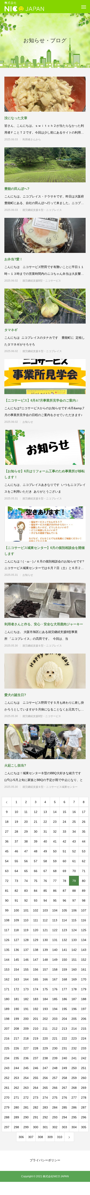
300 (35, 1127)
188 (83, 999)
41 (55, 841)
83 (26, 890)
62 (83, 861)
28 (16, 831)
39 (35, 841)
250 (74, 1068)
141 (64, 950)
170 (83, 979)
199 (16, 1019)
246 (35, 1068)
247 (45, 1068)
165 (35, 979)
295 (74, 1117)
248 (54, 1068)
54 (7, 861)
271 (16, 1097)
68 (55, 871)
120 (35, 930)
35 (83, 831)
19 (16, 821)
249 (64, 1068)
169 (74, 979)
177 (64, 989)
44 (83, 841)
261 (6, 1087)
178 (74, 989)
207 (6, 1028)
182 (26, 999)
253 (16, 1078)
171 (6, 989)
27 (7, 831)
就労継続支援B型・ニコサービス (49, 280)
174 (35, 989)
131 (54, 940)
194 (54, 1009)
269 (83, 1087)
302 (54, 1127)
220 (45, 1038)
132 (64, 940)
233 (83, 1048)
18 (7, 821)
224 (83, 1038)
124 (74, 930)
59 (55, 861)
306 (21, 1137)
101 (26, 910)
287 (83, 1107)
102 (35, 910)
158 (54, 969)
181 (16, 999)
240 (64, 1058)
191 (26, 1009)
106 (74, 910)
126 (6, 940)
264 (35, 1087)
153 (6, 969)
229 (45, 1048)
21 (35, 821)
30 (35, 831)
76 (45, 881)
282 (35, 1107)
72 (7, 881)
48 (35, 851)
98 (83, 900)
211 (45, 1028)
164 (26, 979)
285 (64, 1107)
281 (26, 1107)
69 (64, 871)
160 (74, 969)
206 (83, 1019)
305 (83, 1127)
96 (64, 900)
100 (16, 910)
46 (16, 851)
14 (55, 812)
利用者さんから (50, 139)
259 (74, 1078)
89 (83, 890)
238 (45, 1058)
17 (83, 812)
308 (40, 1137)
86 (55, 890)
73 (16, 881)
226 (16, 1048)
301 (45, 1127)
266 (54, 1087)
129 (35, 940)
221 (54, 1038)
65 (26, 871)
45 (7, 851)
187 (74, 999)
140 (54, 950)
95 (55, 900)
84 (35, 890)
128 (26, 940)
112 (45, 920)
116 (83, 920)
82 (16, 890)
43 (74, 841)
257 (54, 1078)
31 (45, 831)
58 (45, 861)
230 (54, 1048)
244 (16, 1068)
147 (35, 959)
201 (35, 1019)
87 (64, 890)
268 (74, 1087)
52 (74, 851)
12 (35, 812)
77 (55, 881)
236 (26, 1058)
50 (55, 851)
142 (74, 950)
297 (6, 1127)
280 (16, 1107)
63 (7, 871)
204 (64, 1019)
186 (64, 999)
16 (74, 812)
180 (6, 999)
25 (74, 821)
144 (6, 959)
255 (35, 1078)
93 (35, 900)
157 (45, 969)
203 (54, 1019)
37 (16, 841)
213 (64, 1028)
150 (64, 959)
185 (54, 999)
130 (45, 940)
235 (16, 1058)
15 (64, 812)
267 (64, 1087)
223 (74, 1038)
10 (16, 812)
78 (64, 881)
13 (45, 812)
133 (74, 940)
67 (45, 871)
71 (83, 871)
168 (64, 979)
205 (74, 1019)
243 (6, 1068)
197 (83, 1009)
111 (35, 920)
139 (45, 950)
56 (26, 861)
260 (83, 1078)
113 (54, 920)
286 (74, 1107)
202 (45, 1019)
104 (54, 910)
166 (45, 979)
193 (45, 1009)
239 (54, 1058)
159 (64, 969)
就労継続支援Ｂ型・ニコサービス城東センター (50, 787)
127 (16, 940)
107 (83, 910)
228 (35, 1048)
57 (35, 861)
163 (16, 979)
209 (26, 1028)
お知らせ (50, 422)
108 (6, 920)
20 (26, 821)
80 (83, 881)
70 (74, 871)
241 (74, 1058)
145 (16, 959)
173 (26, 989)
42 (64, 841)
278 (83, 1097)
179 (83, 989)
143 (83, 950)
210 (35, 1028)
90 (7, 900)
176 (54, 989)
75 (35, 881)
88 (74, 890)
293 (54, 1117)
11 (26, 812)
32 (55, 831)
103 (45, 910)
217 (16, 1038)
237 (35, 1058)
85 (45, 890)
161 (83, 969)
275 (54, 1097)
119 (25, 930)
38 (26, 841)
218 (26, 1038)
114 (64, 920)
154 (16, 969)
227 (26, 1048)
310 (59, 1137)
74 (26, 881)
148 (45, 959)
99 (7, 910)
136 (16, 950)
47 (26, 851)
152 (83, 959)
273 (35, 1097)
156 (35, 969)
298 (16, 1127)
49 (45, 851)
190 (16, 1009)
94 (45, 900)
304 (74, 1127)
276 (64, 1097)
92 (26, 900)
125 (83, 930)
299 (26, 1127)
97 (74, 900)
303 (64, 1127)
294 (64, 1117)
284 (54, 1107)
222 (64, 1038)
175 (45, 989)
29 (26, 831)
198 (6, 1019)
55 (16, 861)
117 (6, 930)
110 (25, 920)
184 (45, 999)
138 (35, 950)
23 (55, 821)
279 (6, 1107)
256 (45, 1078)
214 (74, 1028)
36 (7, 841)
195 (64, 1009)
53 (83, 851)
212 (54, 1028)
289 (16, 1117)
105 (64, 910)
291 (35, 1117)
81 (7, 890)
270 (6, 1097)
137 (26, 950)
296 (83, 1117)
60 (64, 861)
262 (16, 1087)
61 (74, 861)
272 (26, 1097)
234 (6, 1058)
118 (16, 930)
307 (30, 1137)
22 (45, 821)
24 (64, 821)
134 (83, 940)
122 (54, 930)
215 (83, 1028)
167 (54, 979)
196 (74, 1009)
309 (50, 1137)
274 (45, 1097)
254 (26, 1078)
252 (6, 1078)
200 (26, 1019)
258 (64, 1078)
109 (16, 920)
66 (35, 871)
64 (16, 871)
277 (74, 1097)
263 (26, 1087)
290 (26, 1117)
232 (74, 1048)
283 (45, 1107)
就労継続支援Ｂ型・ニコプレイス (50, 210)
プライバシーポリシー (45, 1160)
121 (45, 930)
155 (26, 969)
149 (54, 959)
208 (16, 1028)
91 (16, 900)
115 (73, 920)
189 (6, 1009)
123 (64, 930)
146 (26, 959)
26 (83, 821)
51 (64, 851)
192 (35, 1009)
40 (45, 841)
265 (45, 1087)
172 (16, 989)
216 (6, 1038)
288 (6, 1117)
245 (26, 1068)
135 (6, 950)
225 (6, 1048)
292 (45, 1117)
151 (74, 959)
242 (83, 1058)
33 (64, 831)
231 (64, 1048)
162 (6, 979)
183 (35, 999)
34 (74, 831)
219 (35, 1038)
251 (83, 1068)
